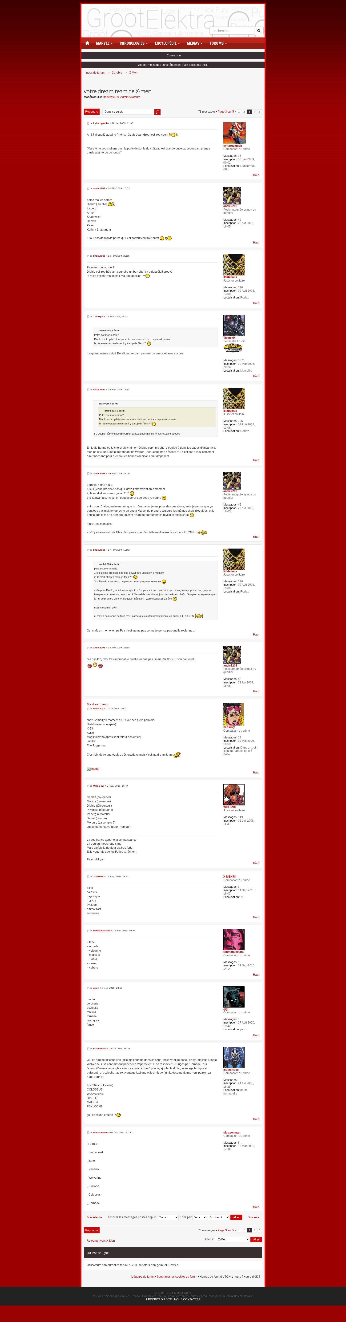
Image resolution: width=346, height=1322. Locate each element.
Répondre (91, 111)
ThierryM (98, 316)
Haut (256, 175)
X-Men (133, 72)
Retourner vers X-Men (101, 1240)
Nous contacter (187, 1299)
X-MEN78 (98, 876)
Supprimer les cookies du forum (177, 1276)
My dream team (97, 704)
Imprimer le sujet (262, 79)
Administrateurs (130, 97)
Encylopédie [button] (166, 43)
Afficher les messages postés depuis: (133, 1217)
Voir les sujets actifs (195, 65)
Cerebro (117, 72)
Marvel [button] (103, 43)
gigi (95, 988)
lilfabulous (99, 256)
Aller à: (209, 1239)
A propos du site (159, 1299)
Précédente (94, 1217)
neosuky (98, 708)
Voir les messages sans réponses (159, 65)
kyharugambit (101, 123)
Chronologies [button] (132, 43)
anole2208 (99, 188)
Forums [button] (217, 43)
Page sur (226, 111)
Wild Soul (98, 786)
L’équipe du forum (142, 1276)
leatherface (99, 1048)
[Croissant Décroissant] (225, 1217)
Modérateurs (111, 97)
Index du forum (95, 72)
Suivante (253, 1217)
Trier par (186, 1217)
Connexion (174, 55)
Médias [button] (193, 43)
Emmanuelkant (101, 930)
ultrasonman (100, 1132)
